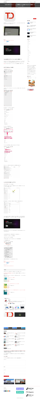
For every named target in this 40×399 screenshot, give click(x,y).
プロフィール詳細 (11, 302)
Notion (35, 68)
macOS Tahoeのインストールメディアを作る (7, 309)
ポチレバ (6, 264)
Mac (34, 68)
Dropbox (32, 65)
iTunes (29, 68)
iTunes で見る (8, 41)
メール (29, 74)
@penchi (4, 63)
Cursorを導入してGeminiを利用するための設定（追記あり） (12, 310)
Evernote (34, 65)
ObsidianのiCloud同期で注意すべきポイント (17, 309)
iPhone (34, 67)
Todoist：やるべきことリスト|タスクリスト (10, 40)
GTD (28, 42)
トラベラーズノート (31, 73)
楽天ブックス (9, 281)
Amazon (8, 286)
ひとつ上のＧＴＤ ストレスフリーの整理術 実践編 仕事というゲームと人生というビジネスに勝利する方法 (16, 290)
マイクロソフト (34, 73)
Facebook (28, 66)
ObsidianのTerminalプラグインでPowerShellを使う (22, 309)
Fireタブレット (30, 66)
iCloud (31, 67)
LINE (32, 68)
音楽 (33, 74)
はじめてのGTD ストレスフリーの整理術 (10, 277)
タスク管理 (10, 348)
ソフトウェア (29, 55)
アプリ (31, 71)
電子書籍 (28, 61)
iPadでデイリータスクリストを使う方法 (9, 341)
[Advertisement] (9, 322)
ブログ (28, 56)
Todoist (5, 25)
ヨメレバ (9, 291)
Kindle (8, 293)
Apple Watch (29, 41)
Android (28, 40)
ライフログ (31, 74)
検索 (34, 18)
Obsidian (30, 69)
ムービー (28, 74)
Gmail (33, 66)
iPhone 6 (28, 68)
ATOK (30, 65)
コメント (5, 359)
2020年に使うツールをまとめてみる (20, 344)
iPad (7, 348)
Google (28, 67)
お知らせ (28, 50)
